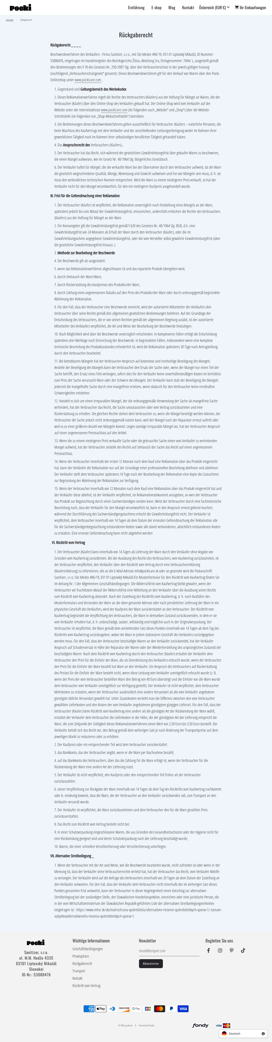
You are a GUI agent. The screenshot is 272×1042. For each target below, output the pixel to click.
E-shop (157, 7)
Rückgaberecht (82, 963)
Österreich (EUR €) (212, 7)
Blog (171, 7)
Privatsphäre (80, 956)
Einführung (136, 7)
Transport (78, 971)
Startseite (10, 20)
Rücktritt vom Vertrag (86, 985)
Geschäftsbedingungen (87, 948)
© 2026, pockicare (125, 1025)
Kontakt (188, 7)
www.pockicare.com (88, 79)
